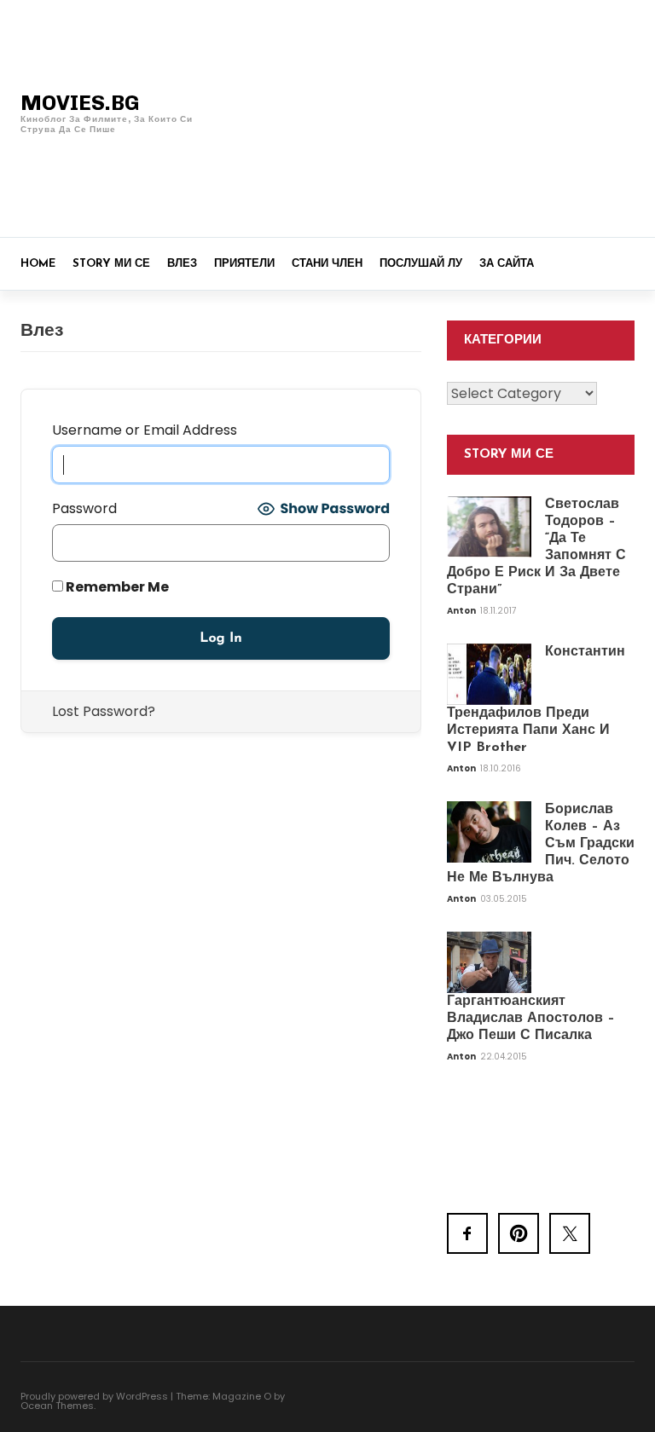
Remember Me (116, 587)
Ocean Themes (57, 1405)
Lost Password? (103, 711)
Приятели (244, 263)
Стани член (327, 263)
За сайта (506, 263)
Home (37, 263)
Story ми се (111, 263)
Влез (182, 263)
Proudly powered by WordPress (94, 1396)
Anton (462, 610)
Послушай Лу (421, 263)
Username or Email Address (144, 430)
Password (84, 508)
